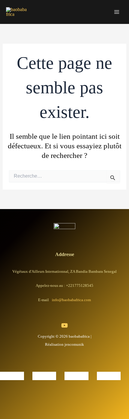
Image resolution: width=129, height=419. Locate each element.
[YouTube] (64, 325)
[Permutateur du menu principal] (116, 12)
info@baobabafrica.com (71, 300)
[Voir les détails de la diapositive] (12, 375)
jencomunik (74, 344)
